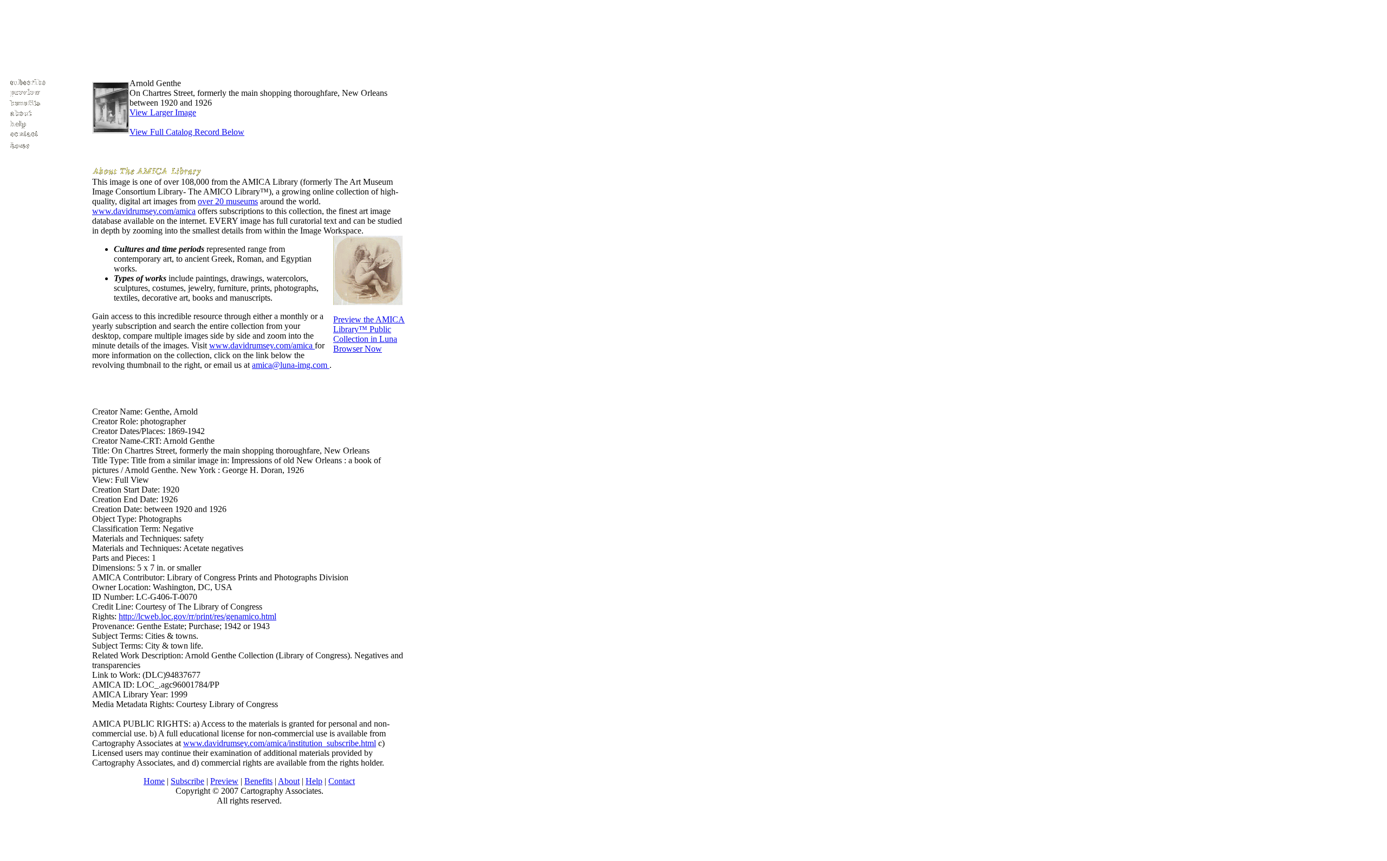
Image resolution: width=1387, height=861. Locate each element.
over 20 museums (228, 201)
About (289, 781)
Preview (224, 781)
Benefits (258, 781)
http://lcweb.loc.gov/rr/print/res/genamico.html (197, 616)
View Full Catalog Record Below (186, 132)
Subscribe (187, 781)
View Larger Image (162, 112)
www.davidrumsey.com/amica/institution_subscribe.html (279, 743)
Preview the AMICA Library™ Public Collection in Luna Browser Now (369, 334)
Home (154, 781)
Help (314, 781)
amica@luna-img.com (290, 365)
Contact (341, 781)
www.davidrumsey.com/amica (144, 211)
